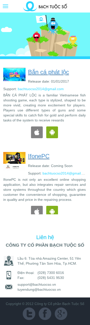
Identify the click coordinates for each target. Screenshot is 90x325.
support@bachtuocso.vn (37, 284)
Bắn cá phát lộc (31, 72)
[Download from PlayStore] (35, 132)
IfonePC (21, 156)
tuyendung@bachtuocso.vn (39, 289)
